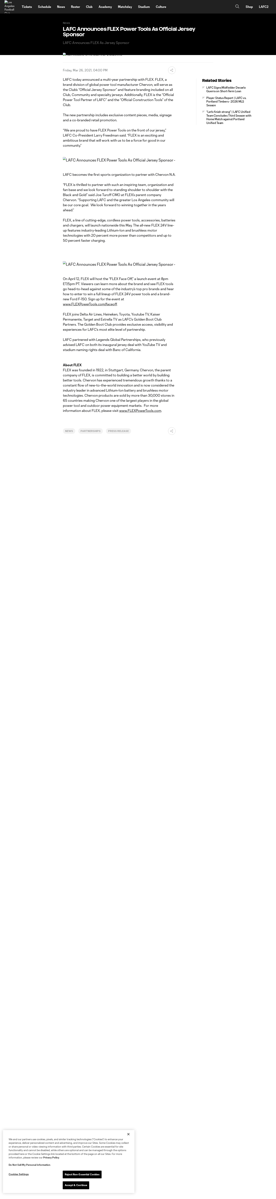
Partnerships (91, 431)
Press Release (118, 431)
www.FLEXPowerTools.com (140, 410)
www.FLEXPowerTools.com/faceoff (90, 304)
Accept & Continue (76, 1185)
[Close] (128, 1134)
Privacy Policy (51, 1157)
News (69, 431)
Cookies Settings (19, 1174)
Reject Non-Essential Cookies (82, 1174)
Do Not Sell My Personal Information (29, 1164)
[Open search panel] (237, 7)
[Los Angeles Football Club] (11, 6)
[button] (172, 70)
